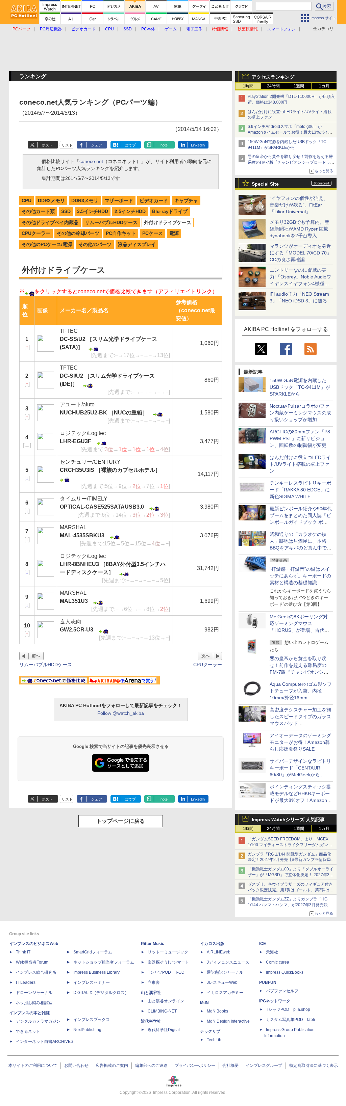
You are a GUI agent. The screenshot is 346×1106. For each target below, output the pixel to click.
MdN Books (217, 1011)
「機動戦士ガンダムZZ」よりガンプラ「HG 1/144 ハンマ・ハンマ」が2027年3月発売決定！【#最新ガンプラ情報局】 (288, 905)
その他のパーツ (95, 244)
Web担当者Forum (32, 962)
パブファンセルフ (282, 991)
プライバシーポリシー (195, 1065)
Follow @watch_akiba (120, 713)
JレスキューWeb (222, 982)
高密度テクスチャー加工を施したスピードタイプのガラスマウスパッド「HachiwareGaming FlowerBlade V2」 (300, 723)
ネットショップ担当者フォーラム (103, 962)
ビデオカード (154, 200)
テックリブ (210, 1031)
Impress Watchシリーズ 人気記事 (288, 819)
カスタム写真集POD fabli (290, 1019)
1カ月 (324, 86)
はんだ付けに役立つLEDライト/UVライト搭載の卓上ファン (300, 464)
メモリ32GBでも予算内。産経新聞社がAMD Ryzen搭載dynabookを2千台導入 (299, 228)
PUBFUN (267, 982)
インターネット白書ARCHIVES (44, 1041)
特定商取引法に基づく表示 (313, 1065)
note (164, 145)
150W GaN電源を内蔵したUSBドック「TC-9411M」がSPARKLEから (300, 387)
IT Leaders (25, 982)
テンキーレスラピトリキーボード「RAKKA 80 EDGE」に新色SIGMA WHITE (300, 489)
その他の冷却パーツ (78, 233)
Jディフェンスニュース (228, 962)
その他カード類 (38, 211)
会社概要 (230, 1065)
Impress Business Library (96, 972)
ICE (262, 943)
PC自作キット (121, 233)
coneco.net (91, 161)
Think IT (23, 952)
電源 (174, 233)
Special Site (265, 184)
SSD (66, 211)
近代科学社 (151, 1021)
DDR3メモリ (84, 200)
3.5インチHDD (92, 211)
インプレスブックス (91, 1019)
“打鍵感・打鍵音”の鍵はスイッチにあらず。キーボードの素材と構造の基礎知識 (300, 575)
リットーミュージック (168, 952)
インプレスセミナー (91, 982)
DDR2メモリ (51, 200)
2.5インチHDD (130, 211)
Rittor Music (152, 943)
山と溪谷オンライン (166, 1001)
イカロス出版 (212, 943)
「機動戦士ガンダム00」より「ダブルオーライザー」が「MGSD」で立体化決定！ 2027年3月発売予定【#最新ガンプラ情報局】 (290, 875)
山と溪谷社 (151, 992)
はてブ (130, 145)
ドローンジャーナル (34, 992)
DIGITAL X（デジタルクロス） (101, 992)
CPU (26, 200)
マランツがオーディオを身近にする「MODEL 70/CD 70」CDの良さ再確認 (300, 252)
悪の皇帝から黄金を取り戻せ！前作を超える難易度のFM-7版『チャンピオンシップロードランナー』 (291, 162)
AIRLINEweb (218, 952)
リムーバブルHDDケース (111, 222)
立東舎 (154, 982)
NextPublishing (87, 1029)
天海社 (272, 952)
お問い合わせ (76, 1065)
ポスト (47, 145)
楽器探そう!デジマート (168, 962)
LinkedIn (198, 145)
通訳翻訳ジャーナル (225, 972)
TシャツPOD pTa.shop (288, 1009)
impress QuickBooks (284, 972)
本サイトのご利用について (32, 1065)
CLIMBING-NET (162, 1011)
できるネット (28, 1031)
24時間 (273, 86)
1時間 (248, 86)
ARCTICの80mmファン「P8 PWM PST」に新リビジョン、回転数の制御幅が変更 (300, 438)
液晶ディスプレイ (137, 244)
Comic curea (277, 962)
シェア (96, 145)
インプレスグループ (264, 1065)
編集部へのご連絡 (151, 1065)
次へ (205, 655)
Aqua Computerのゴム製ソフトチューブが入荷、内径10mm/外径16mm (301, 690)
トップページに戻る (120, 821)
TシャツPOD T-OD (166, 972)
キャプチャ (186, 200)
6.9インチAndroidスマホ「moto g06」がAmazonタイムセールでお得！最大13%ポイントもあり (290, 132)
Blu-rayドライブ (170, 211)
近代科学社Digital (164, 1029)
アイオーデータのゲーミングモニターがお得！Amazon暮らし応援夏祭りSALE (300, 742)
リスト (67, 145)
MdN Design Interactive (228, 1021)
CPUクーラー (36, 233)
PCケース (152, 233)
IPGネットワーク (274, 1001)
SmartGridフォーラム (92, 952)
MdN (204, 1002)
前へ (36, 655)
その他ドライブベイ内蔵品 (50, 222)
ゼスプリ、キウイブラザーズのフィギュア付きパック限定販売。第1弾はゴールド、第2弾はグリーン (290, 890)
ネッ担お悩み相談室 (34, 1002)
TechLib (214, 1039)
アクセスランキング (273, 77)
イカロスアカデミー (225, 992)
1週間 (299, 86)
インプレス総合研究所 (36, 972)
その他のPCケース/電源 (47, 244)
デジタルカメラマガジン (38, 1021)
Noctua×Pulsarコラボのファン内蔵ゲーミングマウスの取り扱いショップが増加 (300, 412)
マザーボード (119, 200)
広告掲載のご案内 (112, 1065)
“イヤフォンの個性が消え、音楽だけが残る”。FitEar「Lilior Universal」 (299, 204)
